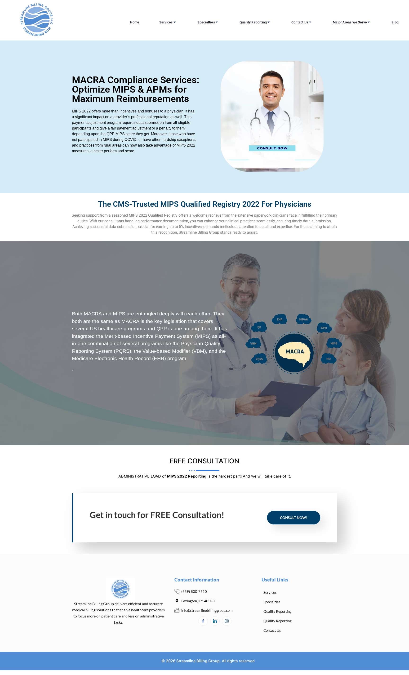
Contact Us (299, 22)
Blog (395, 22)
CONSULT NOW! (293, 517)
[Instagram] (226, 621)
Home (134, 22)
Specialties (206, 22)
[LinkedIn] (215, 621)
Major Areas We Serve (350, 22)
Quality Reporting (253, 22)
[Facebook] (203, 621)
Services (166, 22)
